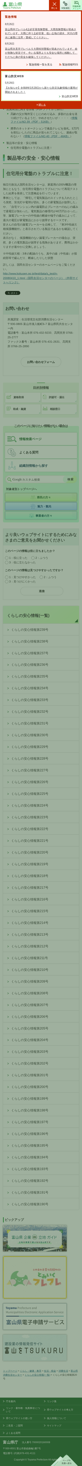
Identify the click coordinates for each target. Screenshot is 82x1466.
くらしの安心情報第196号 (29, 1133)
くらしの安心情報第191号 (29, 1192)
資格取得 (19, 397)
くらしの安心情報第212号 (29, 946)
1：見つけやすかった (22, 577)
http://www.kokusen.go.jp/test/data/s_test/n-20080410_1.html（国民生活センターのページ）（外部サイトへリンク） (40, 278)
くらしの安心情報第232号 (29, 711)
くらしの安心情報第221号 (29, 840)
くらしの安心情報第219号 (29, 864)
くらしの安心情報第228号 (29, 758)
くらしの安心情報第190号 (29, 1204)
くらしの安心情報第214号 (29, 923)
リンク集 (52, 1401)
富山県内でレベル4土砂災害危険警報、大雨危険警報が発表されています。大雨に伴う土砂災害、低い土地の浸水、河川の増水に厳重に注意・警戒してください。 (41, 33)
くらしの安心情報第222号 (29, 829)
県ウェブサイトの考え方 (60, 1409)
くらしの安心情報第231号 (29, 723)
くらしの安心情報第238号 (29, 641)
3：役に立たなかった (22, 562)
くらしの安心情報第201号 (29, 1075)
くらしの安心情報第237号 (29, 653)
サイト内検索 (9, 479)
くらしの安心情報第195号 (29, 1145)
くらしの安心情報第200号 (29, 1087)
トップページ (10, 1371)
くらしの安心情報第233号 (29, 700)
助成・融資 (19, 408)
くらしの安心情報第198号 (29, 1110)
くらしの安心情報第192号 (29, 1180)
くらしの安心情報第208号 (29, 993)
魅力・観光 (44, 506)
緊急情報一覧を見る (40, 64)
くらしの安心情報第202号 (29, 1063)
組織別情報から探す (33, 465)
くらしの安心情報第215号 (29, 911)
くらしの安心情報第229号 (29, 747)
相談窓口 (55, 408)
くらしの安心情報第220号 (29, 852)
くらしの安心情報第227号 (29, 770)
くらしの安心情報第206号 (29, 1016)
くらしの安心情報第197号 (29, 1122)
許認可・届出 (56, 397)
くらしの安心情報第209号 (29, 981)
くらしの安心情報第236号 (29, 664)
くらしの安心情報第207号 (29, 1005)
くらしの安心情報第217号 (29, 887)
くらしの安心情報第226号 (29, 782)
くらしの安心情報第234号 (29, 688)
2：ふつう (41, 557)
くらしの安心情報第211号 (29, 958)
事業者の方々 (44, 515)
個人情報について (56, 1418)
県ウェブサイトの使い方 (19, 1418)
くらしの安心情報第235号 (29, 676)
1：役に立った (18, 557)
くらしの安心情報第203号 (29, 1051)
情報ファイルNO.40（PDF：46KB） (47, 136)
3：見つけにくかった (22, 581)
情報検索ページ (30, 439)
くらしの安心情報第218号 (29, 876)
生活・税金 (50, 1371)
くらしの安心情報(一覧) (28, 615)
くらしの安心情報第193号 (29, 1169)
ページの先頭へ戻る (64, 1460)
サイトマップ (54, 1425)
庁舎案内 (11, 1401)
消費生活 (63, 1371)
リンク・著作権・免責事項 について (23, 1410)
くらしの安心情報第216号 (29, 899)
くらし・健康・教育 (30, 1371)
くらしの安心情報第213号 (29, 934)
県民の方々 (44, 497)
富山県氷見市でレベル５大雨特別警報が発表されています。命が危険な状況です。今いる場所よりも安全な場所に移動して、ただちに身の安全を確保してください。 (41, 53)
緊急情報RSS (70, 64)
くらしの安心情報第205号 (29, 1028)
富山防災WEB (70, 96)
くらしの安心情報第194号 (29, 1157)
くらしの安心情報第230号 (29, 735)
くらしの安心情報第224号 (29, 805)
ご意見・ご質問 (14, 1425)
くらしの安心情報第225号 (29, 793)
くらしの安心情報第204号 (29, 1040)
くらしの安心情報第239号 (29, 629)
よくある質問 (28, 452)
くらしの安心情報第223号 (29, 817)
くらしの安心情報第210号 (29, 969)
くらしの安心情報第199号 (29, 1098)
